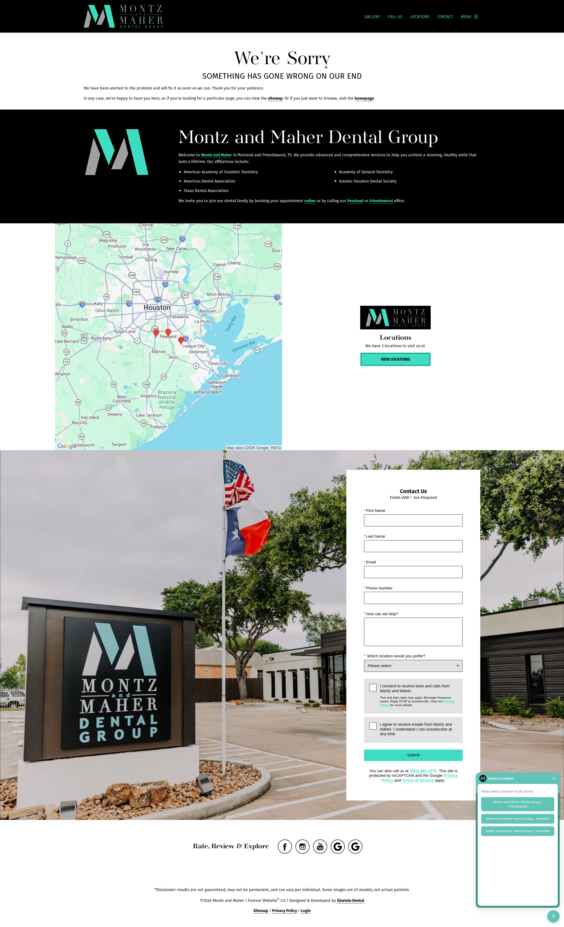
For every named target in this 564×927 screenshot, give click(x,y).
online (309, 200)
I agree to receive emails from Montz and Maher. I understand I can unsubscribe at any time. (416, 729)
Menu (466, 16)
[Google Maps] (338, 846)
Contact (445, 16)
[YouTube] (320, 846)
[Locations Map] (168, 336)
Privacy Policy (284, 910)
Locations (419, 16)
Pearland (355, 200)
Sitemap (260, 910)
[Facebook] (285, 846)
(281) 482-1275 (423, 771)
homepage (364, 98)
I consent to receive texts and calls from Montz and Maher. (417, 695)
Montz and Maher (216, 155)
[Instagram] (302, 846)
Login (306, 910)
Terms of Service (418, 780)
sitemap (275, 98)
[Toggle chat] (553, 916)
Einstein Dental (350, 900)
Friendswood (381, 200)
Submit (413, 755)
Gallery (372, 16)
